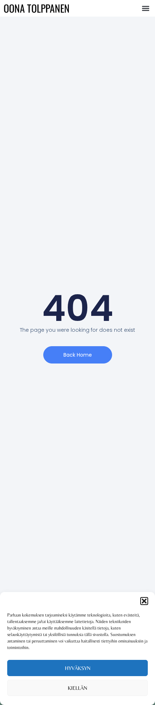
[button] (144, 601)
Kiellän (77, 688)
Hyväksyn (77, 668)
